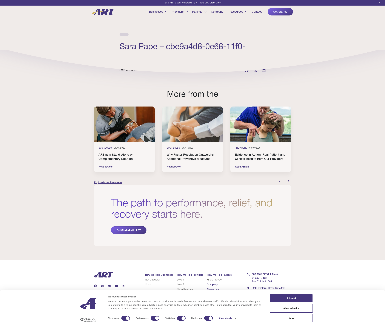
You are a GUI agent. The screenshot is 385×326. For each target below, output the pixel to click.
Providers (177, 11)
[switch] (155, 318)
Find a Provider (214, 279)
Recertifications (185, 289)
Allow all (291, 298)
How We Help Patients (219, 274)
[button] (280, 181)
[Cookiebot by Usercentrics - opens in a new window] (88, 320)
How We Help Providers (190, 274)
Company (217, 11)
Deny (291, 318)
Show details (225, 318)
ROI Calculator (152, 279)
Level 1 (180, 279)
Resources (236, 11)
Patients (197, 11)
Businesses (156, 11)
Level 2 (180, 284)
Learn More (215, 3)
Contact (257, 11)
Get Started (280, 11)
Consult (149, 284)
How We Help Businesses (159, 274)
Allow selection (291, 308)
